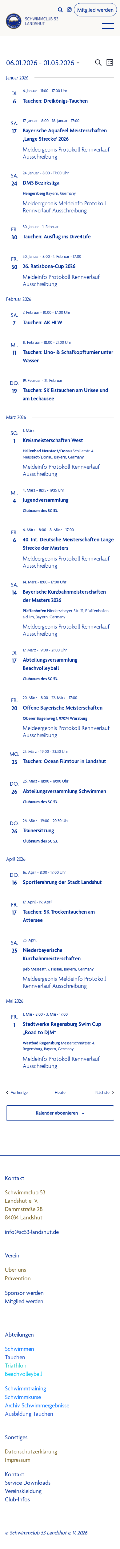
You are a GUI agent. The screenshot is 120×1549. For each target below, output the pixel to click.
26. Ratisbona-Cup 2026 (49, 266)
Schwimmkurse (23, 1397)
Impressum (17, 1459)
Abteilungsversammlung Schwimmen (64, 791)
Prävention (18, 1278)
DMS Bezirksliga (41, 182)
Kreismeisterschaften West (53, 440)
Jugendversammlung (46, 500)
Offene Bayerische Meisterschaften (62, 707)
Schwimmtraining (25, 1388)
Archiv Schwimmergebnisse (37, 1405)
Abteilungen (19, 1334)
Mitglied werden (95, 9)
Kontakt (14, 1474)
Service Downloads (27, 1482)
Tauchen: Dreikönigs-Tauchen (55, 100)
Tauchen (15, 1357)
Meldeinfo (70, 203)
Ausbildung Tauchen (29, 1413)
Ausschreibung (40, 156)
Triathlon (15, 1365)
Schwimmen (19, 1348)
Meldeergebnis (40, 149)
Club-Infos (17, 1499)
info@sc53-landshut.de (32, 1231)
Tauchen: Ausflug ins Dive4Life (57, 236)
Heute (60, 1092)
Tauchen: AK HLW (42, 322)
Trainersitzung (38, 830)
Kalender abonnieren (57, 1113)
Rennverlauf (96, 149)
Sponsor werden (24, 1292)
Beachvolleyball (23, 1373)
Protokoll (69, 149)
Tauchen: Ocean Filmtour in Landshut (64, 761)
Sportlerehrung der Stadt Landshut (62, 882)
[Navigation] (108, 28)
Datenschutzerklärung (31, 1451)
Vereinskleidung (23, 1491)
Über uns (15, 1269)
